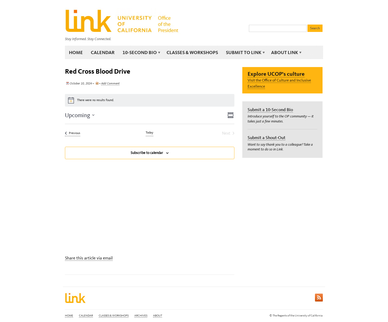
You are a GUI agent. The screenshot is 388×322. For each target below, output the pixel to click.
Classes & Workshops (192, 52)
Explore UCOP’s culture (276, 73)
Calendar (103, 52)
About (157, 315)
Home (76, 52)
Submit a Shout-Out (266, 137)
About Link (282, 52)
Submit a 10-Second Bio (270, 109)
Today (149, 132)
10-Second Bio (138, 52)
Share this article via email (89, 258)
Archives (140, 315)
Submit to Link (241, 52)
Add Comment (110, 83)
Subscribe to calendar (147, 152)
